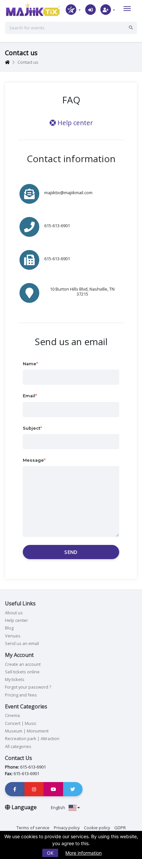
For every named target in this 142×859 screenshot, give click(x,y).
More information (83, 853)
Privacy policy (67, 828)
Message (33, 460)
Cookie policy (97, 828)
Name (29, 363)
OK (50, 853)
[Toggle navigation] (127, 8)
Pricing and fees (21, 695)
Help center (74, 122)
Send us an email (22, 643)
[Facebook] (15, 789)
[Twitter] (73, 789)
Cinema (12, 715)
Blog (9, 628)
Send (70, 552)
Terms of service (33, 828)
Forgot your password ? (28, 687)
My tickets (14, 679)
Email (29, 395)
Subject (31, 428)
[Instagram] (34, 789)
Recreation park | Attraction (32, 738)
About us (14, 613)
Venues (12, 636)
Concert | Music (20, 723)
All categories (18, 746)
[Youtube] (53, 789)
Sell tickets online (22, 672)
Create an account (23, 664)
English (58, 807)
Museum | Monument (27, 731)
